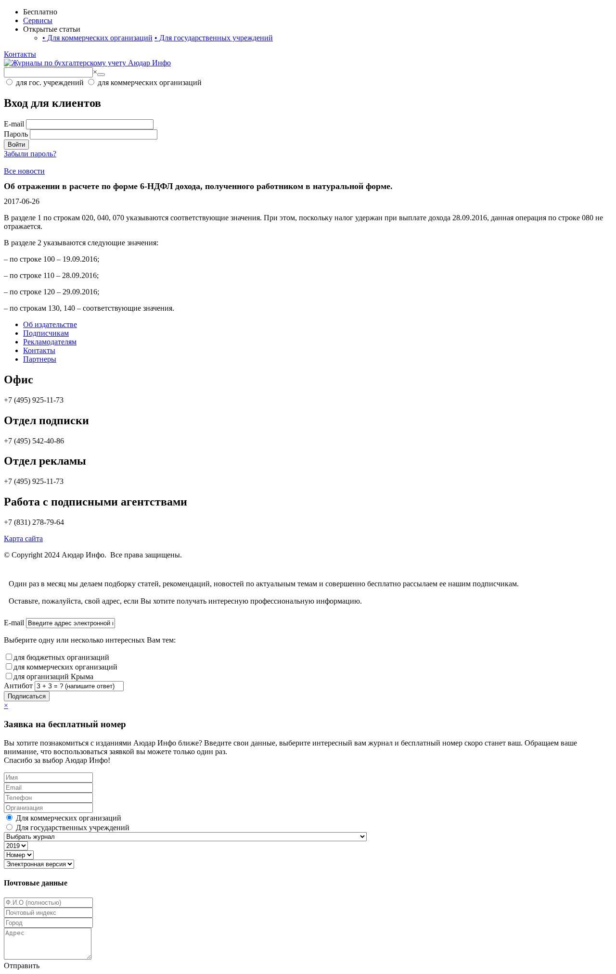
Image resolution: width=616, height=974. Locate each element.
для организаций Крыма (53, 676)
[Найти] (101, 74)
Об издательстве (50, 324)
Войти (16, 144)
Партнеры (39, 359)
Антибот (18, 686)
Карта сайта (23, 538)
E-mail (14, 124)
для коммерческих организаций (65, 667)
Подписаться (27, 696)
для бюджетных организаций (61, 657)
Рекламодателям (50, 342)
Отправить (21, 965)
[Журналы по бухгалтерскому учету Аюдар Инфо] (87, 63)
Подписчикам (46, 333)
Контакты (20, 54)
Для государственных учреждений (213, 38)
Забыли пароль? (30, 154)
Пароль (16, 134)
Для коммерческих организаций (97, 38)
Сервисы (37, 20)
